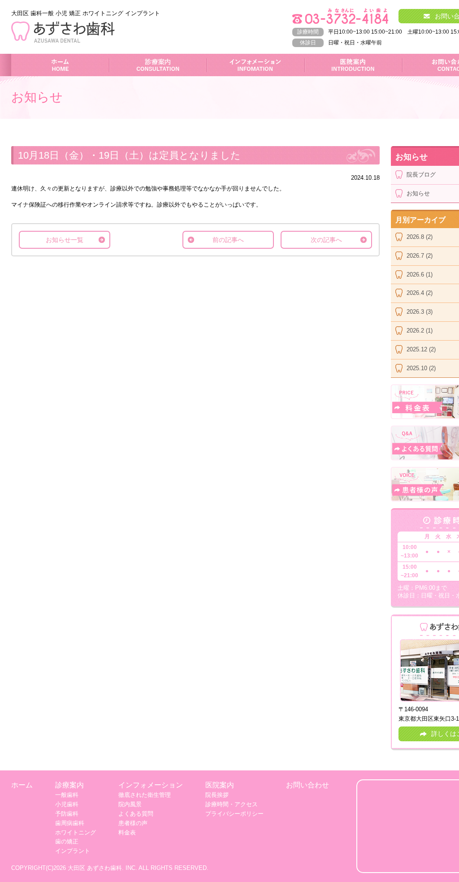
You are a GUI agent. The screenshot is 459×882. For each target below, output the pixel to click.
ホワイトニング (75, 832)
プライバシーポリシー (234, 813)
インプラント (72, 850)
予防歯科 (66, 813)
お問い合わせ (307, 785)
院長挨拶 (217, 794)
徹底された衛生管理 (144, 794)
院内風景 (130, 804)
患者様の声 (132, 823)
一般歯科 (66, 794)
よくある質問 (135, 813)
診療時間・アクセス (231, 804)
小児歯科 (66, 804)
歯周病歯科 (69, 823)
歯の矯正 (66, 841)
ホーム (60, 58)
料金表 (127, 832)
